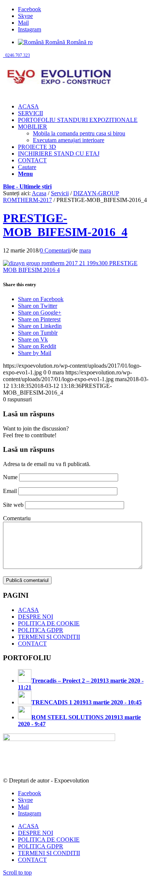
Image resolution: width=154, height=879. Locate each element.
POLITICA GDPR (40, 630)
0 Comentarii (55, 250)
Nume (10, 477)
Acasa (39, 193)
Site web (13, 505)
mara (85, 250)
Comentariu (17, 518)
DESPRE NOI (35, 616)
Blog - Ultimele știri (27, 186)
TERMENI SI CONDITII (49, 637)
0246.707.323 (16, 55)
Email (10, 491)
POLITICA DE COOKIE (49, 623)
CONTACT (32, 643)
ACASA (28, 610)
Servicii (60, 193)
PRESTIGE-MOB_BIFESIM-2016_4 (65, 225)
